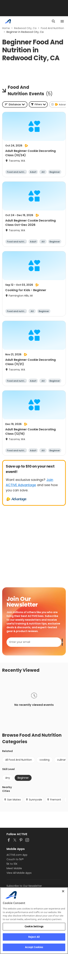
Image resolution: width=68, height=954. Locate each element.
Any (7, 778)
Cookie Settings (34, 926)
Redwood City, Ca (25, 28)
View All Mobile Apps (19, 873)
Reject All (34, 936)
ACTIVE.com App (17, 855)
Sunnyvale (35, 799)
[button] (38, 104)
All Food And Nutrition (18, 760)
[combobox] (14, 104)
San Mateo (14, 799)
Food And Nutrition (52, 28)
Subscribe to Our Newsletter (24, 886)
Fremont (55, 799)
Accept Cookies (34, 947)
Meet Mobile (14, 868)
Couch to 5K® (15, 859)
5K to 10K (12, 864)
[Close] (63, 891)
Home (6, 28)
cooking (45, 760)
